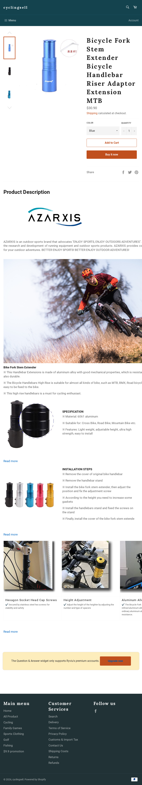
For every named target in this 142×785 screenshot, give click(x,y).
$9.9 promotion (13, 751)
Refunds (53, 763)
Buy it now (111, 154)
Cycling (8, 722)
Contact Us (55, 745)
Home (7, 710)
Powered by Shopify (35, 779)
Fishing (8, 745)
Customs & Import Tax (63, 739)
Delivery (53, 722)
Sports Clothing (13, 734)
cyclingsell (15, 7)
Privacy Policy (57, 734)
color (90, 123)
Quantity (126, 123)
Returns (53, 757)
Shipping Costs (58, 751)
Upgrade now (115, 660)
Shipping (92, 113)
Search (52, 716)
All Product (10, 716)
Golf (6, 739)
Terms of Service (59, 728)
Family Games (12, 728)
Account (133, 20)
